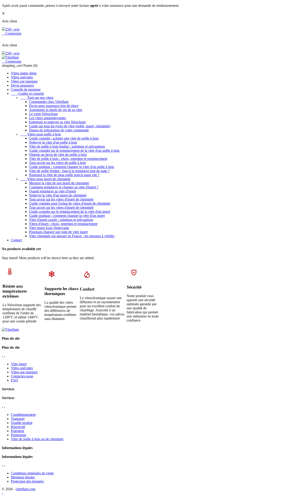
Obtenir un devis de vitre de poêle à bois (58, 154)
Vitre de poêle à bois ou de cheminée (37, 439)
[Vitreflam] (10, 57)
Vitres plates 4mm (23, 73)
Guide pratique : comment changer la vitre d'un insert (67, 216)
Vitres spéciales (22, 77)
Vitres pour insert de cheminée (45, 179)
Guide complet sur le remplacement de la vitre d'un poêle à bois (74, 150)
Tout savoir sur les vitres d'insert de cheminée (61, 199)
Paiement (17, 431)
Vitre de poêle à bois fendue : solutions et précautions (67, 146)
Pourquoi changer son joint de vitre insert (58, 232)
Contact (16, 240)
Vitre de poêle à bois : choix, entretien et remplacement (68, 159)
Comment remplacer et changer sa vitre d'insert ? (63, 187)
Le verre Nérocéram (43, 114)
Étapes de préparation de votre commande (59, 130)
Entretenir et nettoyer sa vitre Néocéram (57, 122)
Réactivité (18, 427)
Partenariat (18, 435)
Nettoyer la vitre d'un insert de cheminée (58, 195)
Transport (17, 419)
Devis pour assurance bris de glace (53, 106)
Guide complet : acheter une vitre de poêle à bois (64, 138)
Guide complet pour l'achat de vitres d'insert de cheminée (69, 203)
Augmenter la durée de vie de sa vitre (55, 110)
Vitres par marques (24, 81)
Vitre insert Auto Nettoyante (49, 228)
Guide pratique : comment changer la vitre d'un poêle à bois (71, 167)
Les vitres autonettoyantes (47, 118)
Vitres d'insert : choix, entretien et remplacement (63, 224)
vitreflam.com (25, 489)
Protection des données (27, 481)
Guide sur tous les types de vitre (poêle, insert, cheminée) (69, 126)
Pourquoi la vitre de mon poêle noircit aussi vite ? (64, 175)
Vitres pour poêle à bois (40, 134)
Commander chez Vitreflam (48, 102)
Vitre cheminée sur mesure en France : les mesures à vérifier (71, 236)
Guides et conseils (27, 93)
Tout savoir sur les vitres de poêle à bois (57, 163)
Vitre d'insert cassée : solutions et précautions (61, 220)
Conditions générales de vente (32, 473)
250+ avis (12, 29)
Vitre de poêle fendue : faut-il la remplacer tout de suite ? (69, 171)
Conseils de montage (26, 89)
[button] (145, 352)
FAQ (14, 380)
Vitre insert (19, 364)
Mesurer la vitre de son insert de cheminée (59, 183)
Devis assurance (22, 85)
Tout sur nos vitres (36, 97)
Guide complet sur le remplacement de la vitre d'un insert (69, 211)
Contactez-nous (22, 376)
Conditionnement (23, 415)
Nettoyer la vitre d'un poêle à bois (53, 142)
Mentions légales (23, 477)
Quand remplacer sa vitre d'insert (52, 191)
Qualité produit (21, 423)
